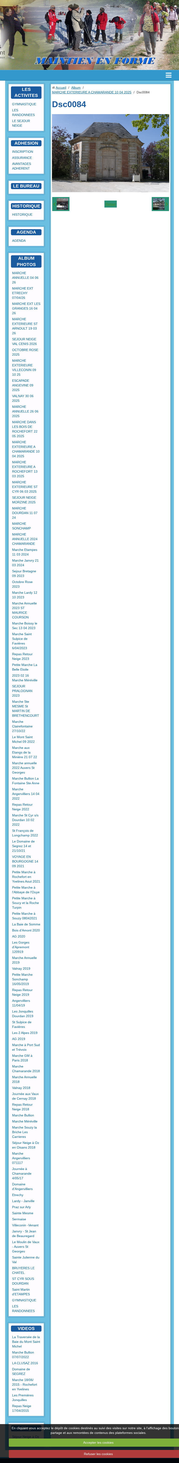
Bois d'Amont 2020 (26, 930)
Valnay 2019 (21, 968)
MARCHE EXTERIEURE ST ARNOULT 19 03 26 (25, 326)
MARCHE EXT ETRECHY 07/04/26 (22, 293)
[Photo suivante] (160, 204)
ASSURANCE (22, 158)
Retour (111, 204)
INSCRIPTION (22, 151)
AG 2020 (18, 936)
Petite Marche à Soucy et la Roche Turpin (25, 902)
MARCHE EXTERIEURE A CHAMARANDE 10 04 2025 (26, 449)
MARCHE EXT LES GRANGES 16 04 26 (26, 308)
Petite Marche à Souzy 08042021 (24, 916)
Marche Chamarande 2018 (26, 1068)
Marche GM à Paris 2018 (22, 1058)
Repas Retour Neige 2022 (22, 807)
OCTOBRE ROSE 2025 (25, 352)
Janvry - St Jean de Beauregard (24, 1233)
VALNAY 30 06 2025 (23, 398)
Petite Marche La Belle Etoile (24, 667)
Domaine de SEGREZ (21, 1371)
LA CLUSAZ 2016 (25, 1363)
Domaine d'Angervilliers (22, 1186)
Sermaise (19, 1219)
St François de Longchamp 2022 (25, 833)
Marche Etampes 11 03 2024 (24, 552)
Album (76, 87)
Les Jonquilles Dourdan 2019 (22, 1013)
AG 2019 (18, 1039)
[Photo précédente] (60, 204)
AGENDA (19, 240)
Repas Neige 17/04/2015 (21, 1408)
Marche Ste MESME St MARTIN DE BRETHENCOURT (25, 708)
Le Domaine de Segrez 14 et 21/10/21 (23, 846)
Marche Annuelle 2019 (24, 960)
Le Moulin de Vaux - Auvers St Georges (25, 1246)
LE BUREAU (26, 186)
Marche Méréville (25, 1121)
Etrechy (17, 1195)
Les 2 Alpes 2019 (25, 1033)
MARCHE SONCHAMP (21, 526)
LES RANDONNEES (23, 112)
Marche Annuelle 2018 (24, 1079)
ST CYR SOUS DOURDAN (23, 1281)
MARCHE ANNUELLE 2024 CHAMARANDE (25, 539)
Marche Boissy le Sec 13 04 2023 (24, 625)
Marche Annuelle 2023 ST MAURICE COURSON (24, 610)
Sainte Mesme (22, 1213)
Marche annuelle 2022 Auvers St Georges (24, 767)
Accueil (61, 87)
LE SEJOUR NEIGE (21, 123)
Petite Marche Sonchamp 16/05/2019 (22, 979)
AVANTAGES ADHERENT (21, 166)
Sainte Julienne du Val (25, 1259)
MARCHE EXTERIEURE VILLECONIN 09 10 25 (24, 367)
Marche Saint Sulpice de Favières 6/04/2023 (22, 641)
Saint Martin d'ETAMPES (21, 1292)
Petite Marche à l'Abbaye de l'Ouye (26, 890)
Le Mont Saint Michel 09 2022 (23, 739)
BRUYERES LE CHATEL (23, 1270)
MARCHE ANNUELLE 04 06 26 (25, 277)
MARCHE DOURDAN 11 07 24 (25, 512)
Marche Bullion (23, 1115)
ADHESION (26, 143)
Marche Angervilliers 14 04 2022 (25, 793)
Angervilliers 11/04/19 (21, 1003)
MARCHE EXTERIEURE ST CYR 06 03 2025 (25, 486)
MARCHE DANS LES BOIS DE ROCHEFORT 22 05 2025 (25, 429)
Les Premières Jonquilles (23, 1397)
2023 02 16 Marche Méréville (25, 678)
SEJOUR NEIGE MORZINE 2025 (24, 500)
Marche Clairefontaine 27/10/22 (22, 726)
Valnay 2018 (21, 1088)
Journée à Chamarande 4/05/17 (21, 1173)
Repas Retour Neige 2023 (22, 656)
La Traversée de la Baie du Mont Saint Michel (26, 1341)
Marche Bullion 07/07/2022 (23, 1354)
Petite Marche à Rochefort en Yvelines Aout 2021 (26, 876)
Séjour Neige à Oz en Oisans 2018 (25, 1145)
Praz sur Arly (21, 1207)
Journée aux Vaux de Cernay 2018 (25, 1096)
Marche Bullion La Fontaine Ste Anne (25, 781)
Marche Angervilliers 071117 (21, 1158)
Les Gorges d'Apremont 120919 (20, 947)
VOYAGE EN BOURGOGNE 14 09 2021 (25, 861)
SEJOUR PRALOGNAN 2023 (22, 690)
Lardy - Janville (23, 1201)
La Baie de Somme (26, 924)
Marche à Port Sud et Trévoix (26, 1047)
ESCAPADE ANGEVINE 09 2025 (22, 385)
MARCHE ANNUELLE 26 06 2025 (25, 411)
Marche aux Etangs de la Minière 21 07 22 (24, 752)
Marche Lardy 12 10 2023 (24, 595)
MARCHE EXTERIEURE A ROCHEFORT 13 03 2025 (25, 469)
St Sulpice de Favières (21, 1024)
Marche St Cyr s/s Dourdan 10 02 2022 (25, 819)
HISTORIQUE (26, 206)
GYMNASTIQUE (24, 104)
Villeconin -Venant (25, 1225)
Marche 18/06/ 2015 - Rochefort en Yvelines (24, 1384)
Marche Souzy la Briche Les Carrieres (24, 1132)
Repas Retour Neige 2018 (22, 1107)
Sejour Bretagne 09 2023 (24, 573)
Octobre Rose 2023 (22, 584)
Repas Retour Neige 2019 (22, 992)
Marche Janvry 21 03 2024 (25, 563)
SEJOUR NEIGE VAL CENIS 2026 (24, 341)
